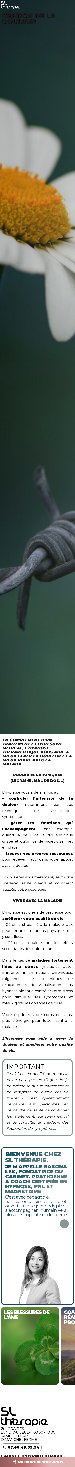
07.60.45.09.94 (23, 1447)
